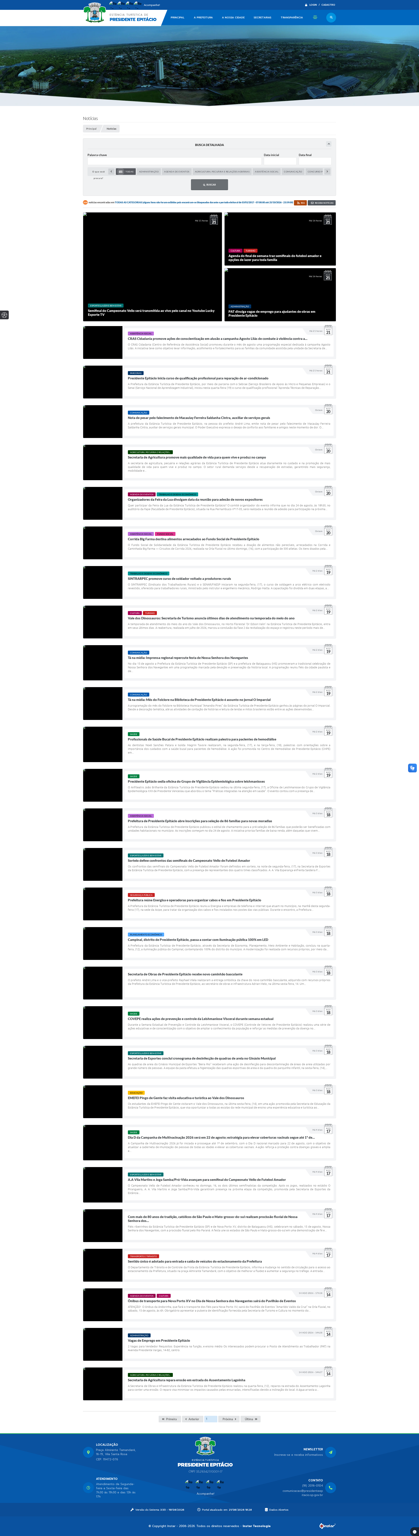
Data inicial (271, 155)
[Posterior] (327, 172)
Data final (305, 155)
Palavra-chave (97, 155)
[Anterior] (111, 172)
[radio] (126, 171)
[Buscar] (331, 18)
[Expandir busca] (328, 144)
